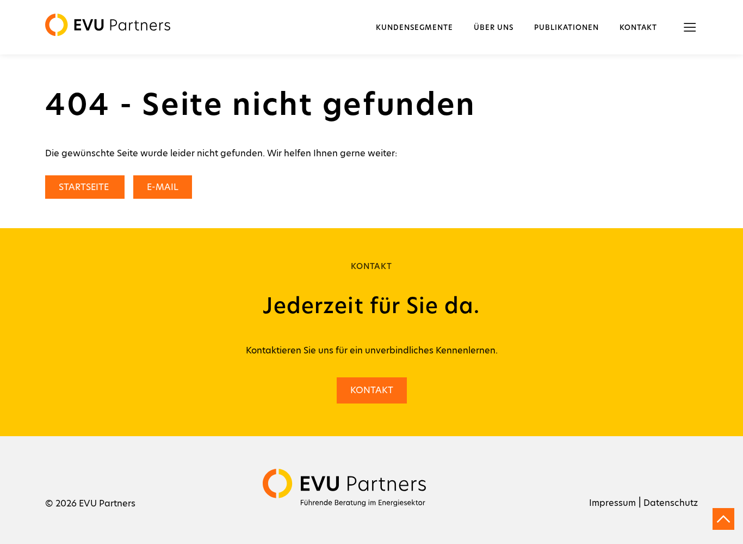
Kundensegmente (414, 28)
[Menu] (690, 27)
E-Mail (162, 187)
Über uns (493, 28)
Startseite (85, 187)
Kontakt (638, 28)
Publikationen (566, 28)
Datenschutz (670, 503)
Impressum (612, 503)
